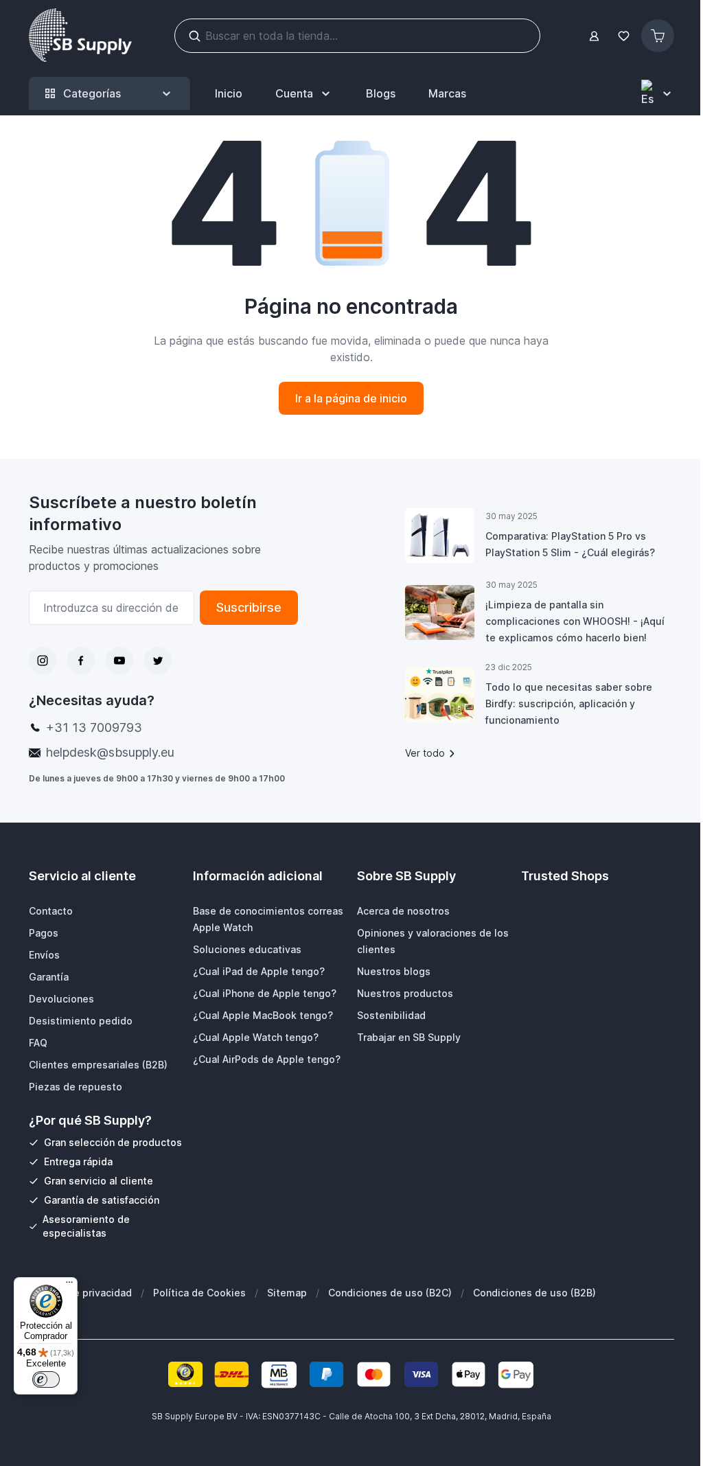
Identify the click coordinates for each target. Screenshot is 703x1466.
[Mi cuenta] (594, 36)
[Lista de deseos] (623, 36)
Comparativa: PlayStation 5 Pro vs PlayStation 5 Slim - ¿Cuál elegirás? (570, 544)
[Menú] (69, 1285)
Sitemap (287, 1292)
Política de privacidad (80, 1292)
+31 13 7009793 (94, 727)
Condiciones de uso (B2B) (534, 1292)
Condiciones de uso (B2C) (390, 1292)
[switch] (46, 1379)
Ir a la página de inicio (351, 398)
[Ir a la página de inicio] (80, 35)
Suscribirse (248, 607)
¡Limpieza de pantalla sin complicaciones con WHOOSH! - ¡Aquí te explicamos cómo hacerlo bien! (575, 621)
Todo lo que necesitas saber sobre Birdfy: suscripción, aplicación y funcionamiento (568, 703)
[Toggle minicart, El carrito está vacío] (657, 35)
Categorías (92, 93)
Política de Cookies (199, 1292)
